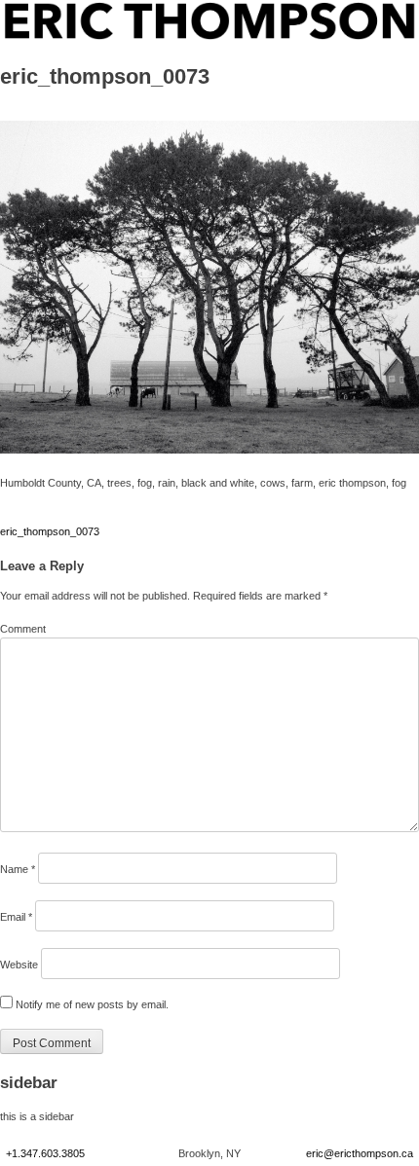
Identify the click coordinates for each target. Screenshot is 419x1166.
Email (16, 917)
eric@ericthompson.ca (359, 1153)
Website (19, 964)
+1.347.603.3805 (45, 1153)
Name (17, 869)
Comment (23, 629)
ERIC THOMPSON (49, 10)
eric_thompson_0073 (49, 531)
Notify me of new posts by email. (92, 1004)
